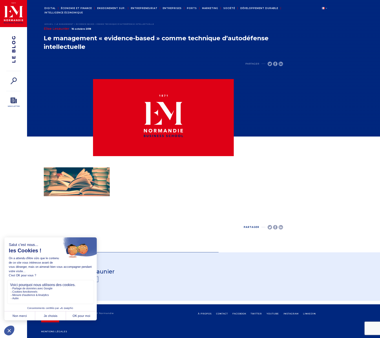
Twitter (256, 313)
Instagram (291, 313)
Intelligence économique (63, 13)
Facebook (239, 313)
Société (229, 8)
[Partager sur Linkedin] (281, 64)
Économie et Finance (76, 8)
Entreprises (172, 8)
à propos (205, 313)
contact (222, 313)
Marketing (210, 8)
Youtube (273, 313)
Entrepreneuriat (144, 8)
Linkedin (309, 313)
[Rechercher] (13, 81)
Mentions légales (54, 331)
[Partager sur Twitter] (270, 64)
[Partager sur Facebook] (275, 64)
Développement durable (259, 8)
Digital (50, 8)
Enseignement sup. (111, 8)
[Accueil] (13, 13)
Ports (192, 8)
